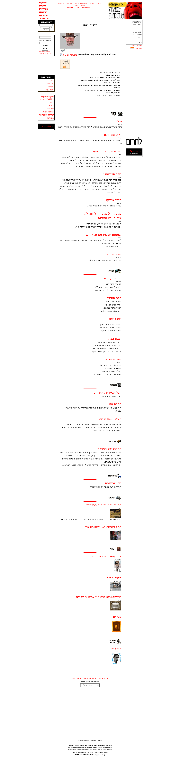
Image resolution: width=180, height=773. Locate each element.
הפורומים (43, 8)
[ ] (70, 7)
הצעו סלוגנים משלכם (136, 45)
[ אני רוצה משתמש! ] (45, 51)
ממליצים (50, 108)
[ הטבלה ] (92, 3)
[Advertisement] (46, 65)
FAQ (51, 105)
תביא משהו (44, 18)
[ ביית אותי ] (61, 3)
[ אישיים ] (83, 5)
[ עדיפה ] (69, 3)
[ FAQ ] (80, 3)
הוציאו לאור (48, 111)
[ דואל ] (98, 3)
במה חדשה (79, 755)
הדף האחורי (138, 48)
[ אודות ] (85, 3)
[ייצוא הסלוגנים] (132, 48)
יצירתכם (43, 12)
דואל (51, 102)
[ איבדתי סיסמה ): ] (45, 53)
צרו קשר (43, 2)
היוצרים (42, 5)
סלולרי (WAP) (47, 99)
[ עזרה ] (74, 3)
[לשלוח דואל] (62, 51)
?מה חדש (134, 151)
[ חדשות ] (76, 5)
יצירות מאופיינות (46, 114)
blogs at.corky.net (47, 97)
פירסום (50, 117)
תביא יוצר (43, 15)
